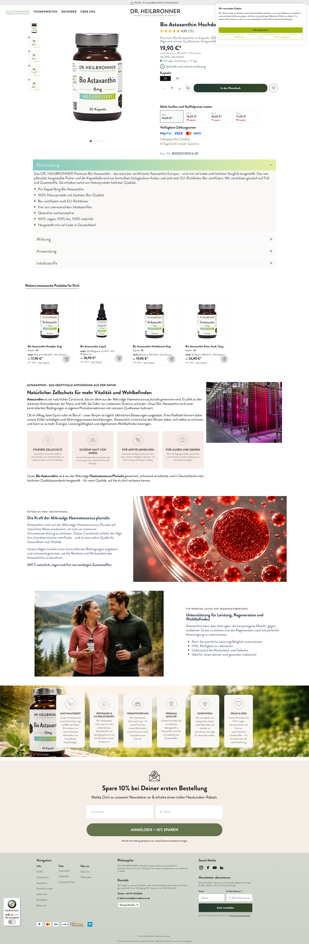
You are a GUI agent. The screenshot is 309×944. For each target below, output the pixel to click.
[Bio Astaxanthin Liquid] (102, 321)
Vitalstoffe (63, 876)
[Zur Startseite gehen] (155, 12)
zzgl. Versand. (44, 362)
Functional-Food (66, 882)
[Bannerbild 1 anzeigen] (91, 141)
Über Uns (85, 871)
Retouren (41, 905)
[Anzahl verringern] (164, 88)
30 (165, 78)
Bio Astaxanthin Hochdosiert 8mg (152, 346)
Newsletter (42, 899)
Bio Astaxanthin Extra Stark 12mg (204, 346)
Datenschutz (42, 877)
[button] (97, 84)
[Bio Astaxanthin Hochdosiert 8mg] (154, 321)
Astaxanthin (64, 870)
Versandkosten (149, 941)
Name (201, 891)
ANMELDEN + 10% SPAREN (154, 829)
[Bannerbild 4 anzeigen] (100, 141)
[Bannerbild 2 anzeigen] (94, 141)
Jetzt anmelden (225, 908)
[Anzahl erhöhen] (180, 88)
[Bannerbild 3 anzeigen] (97, 141)
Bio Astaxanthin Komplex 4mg (45, 346)
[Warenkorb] (305, 12)
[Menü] (18, 900)
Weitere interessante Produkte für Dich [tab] (52, 286)
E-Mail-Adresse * (234, 891)
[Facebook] (207, 867)
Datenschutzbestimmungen (240, 915)
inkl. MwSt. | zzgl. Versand (172, 56)
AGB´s (39, 871)
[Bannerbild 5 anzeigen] (104, 141)
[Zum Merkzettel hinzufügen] (273, 88)
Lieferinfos (41, 894)
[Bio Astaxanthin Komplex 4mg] (49, 321)
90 (177, 78)
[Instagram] (201, 867)
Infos (38, 866)
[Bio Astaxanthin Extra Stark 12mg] (207, 321)
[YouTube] (214, 867)
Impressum (41, 883)
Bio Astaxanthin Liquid (93, 346)
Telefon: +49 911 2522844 (129, 893)
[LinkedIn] (221, 867)
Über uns (84, 866)
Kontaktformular (44, 888)
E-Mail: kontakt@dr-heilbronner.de (133, 898)
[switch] (12, 922)
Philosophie (86, 877)
